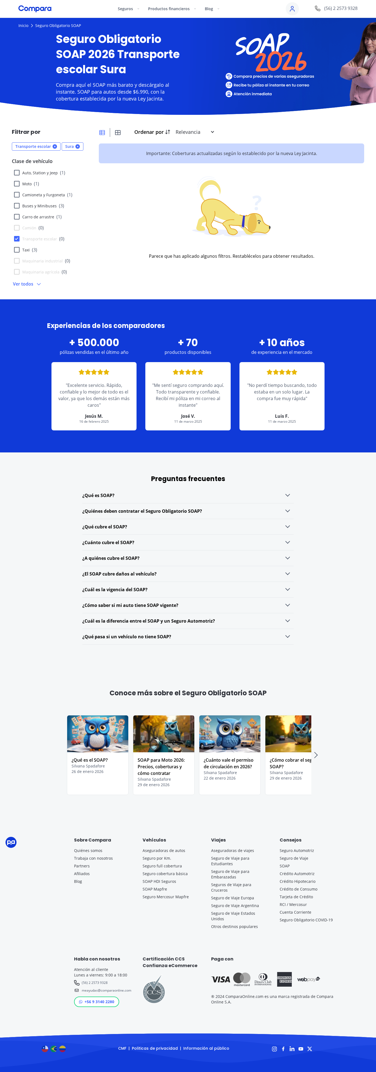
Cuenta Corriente (295, 912)
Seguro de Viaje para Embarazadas (230, 874)
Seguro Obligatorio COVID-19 (306, 919)
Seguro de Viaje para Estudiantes (230, 861)
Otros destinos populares (234, 926)
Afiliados (82, 873)
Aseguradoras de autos (164, 850)
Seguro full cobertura (162, 866)
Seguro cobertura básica (165, 873)
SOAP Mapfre (155, 889)
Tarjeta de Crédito (296, 896)
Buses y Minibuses (43, 206)
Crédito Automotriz (297, 873)
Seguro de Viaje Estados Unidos (233, 916)
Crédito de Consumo (298, 889)
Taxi (29, 250)
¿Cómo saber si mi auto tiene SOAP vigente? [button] (130, 605)
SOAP (285, 866)
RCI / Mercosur (293, 904)
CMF (122, 1048)
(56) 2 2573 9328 (95, 982)
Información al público (206, 1048)
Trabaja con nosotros (93, 858)
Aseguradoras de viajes (232, 850)
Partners (82, 866)
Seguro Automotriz (297, 850)
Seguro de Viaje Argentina (235, 905)
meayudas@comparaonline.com (105, 990)
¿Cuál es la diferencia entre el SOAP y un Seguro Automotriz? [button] (148, 621)
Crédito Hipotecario (297, 881)
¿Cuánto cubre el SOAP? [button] (108, 542)
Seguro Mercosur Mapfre (166, 896)
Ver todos (23, 284)
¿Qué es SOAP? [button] (98, 495)
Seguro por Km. (157, 858)
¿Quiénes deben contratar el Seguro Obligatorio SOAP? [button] (142, 511)
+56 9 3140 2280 (99, 1001)
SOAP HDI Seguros (159, 881)
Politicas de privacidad (155, 1048)
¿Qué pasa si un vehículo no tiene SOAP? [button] (126, 637)
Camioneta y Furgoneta (47, 195)
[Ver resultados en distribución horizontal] (102, 132)
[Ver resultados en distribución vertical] (118, 132)
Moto (30, 184)
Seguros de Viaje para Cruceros (231, 887)
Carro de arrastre (42, 217)
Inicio (23, 25)
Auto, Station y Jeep (43, 173)
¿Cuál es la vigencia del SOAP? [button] (115, 590)
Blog (78, 881)
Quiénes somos (88, 850)
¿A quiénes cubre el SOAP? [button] (111, 558)
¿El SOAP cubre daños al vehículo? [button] (119, 574)
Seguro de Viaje (294, 858)
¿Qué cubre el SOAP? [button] (104, 527)
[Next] (316, 755)
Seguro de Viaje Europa (232, 897)
